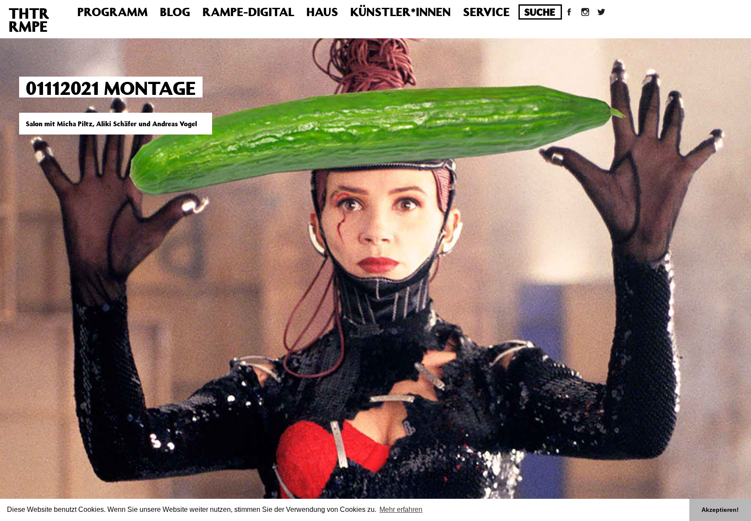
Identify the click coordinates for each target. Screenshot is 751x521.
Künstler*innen (400, 11)
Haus (322, 11)
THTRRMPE (29, 19)
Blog (175, 11)
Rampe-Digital (248, 11)
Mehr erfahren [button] (400, 509)
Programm (112, 11)
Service (486, 11)
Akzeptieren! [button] (720, 509)
